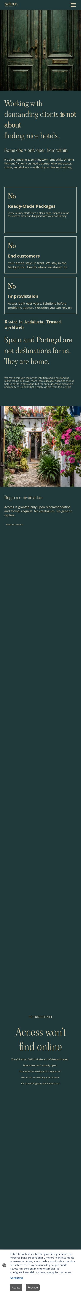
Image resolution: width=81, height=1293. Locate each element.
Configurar (16, 1277)
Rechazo (33, 1287)
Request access (14, 524)
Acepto (16, 1287)
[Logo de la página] (11, 4)
